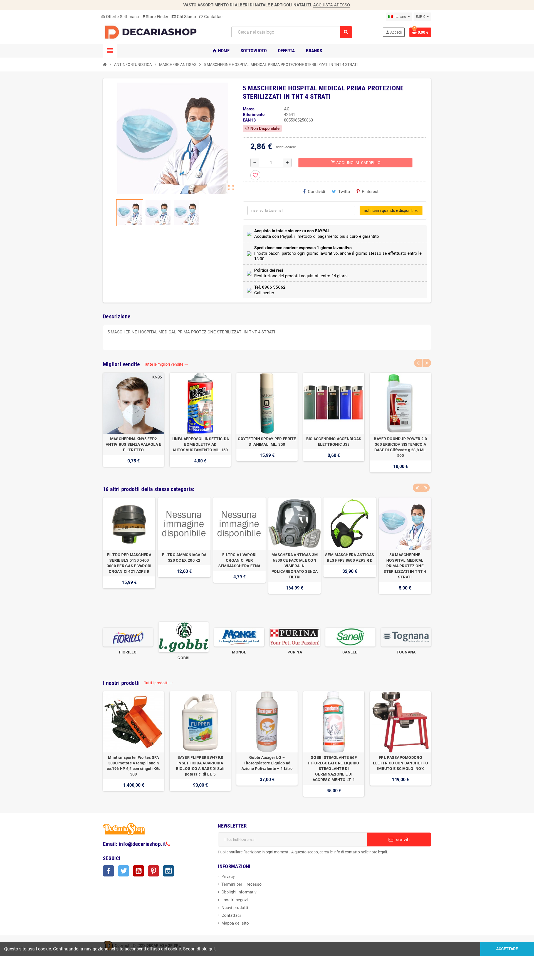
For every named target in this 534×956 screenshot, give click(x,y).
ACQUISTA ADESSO (331, 5)
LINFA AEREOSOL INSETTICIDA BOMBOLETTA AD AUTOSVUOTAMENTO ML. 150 (200, 444)
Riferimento (253, 114)
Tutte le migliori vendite (166, 364)
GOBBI (183, 658)
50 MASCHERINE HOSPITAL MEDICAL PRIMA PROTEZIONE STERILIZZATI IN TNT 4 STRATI (405, 566)
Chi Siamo (186, 16)
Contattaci (213, 16)
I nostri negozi (234, 899)
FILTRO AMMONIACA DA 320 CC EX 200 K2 (184, 558)
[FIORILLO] (128, 636)
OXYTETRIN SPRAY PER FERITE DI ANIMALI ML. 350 (267, 442)
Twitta (344, 191)
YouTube (138, 870)
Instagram (168, 870)
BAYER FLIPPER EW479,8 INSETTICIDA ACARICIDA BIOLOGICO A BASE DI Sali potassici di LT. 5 (200, 765)
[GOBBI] (184, 636)
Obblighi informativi (239, 892)
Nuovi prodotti (234, 907)
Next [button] (427, 363)
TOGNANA (406, 652)
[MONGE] (239, 636)
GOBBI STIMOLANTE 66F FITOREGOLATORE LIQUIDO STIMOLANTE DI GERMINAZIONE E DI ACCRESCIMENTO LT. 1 (333, 768)
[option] (133, 422)
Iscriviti (401, 839)
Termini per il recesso (241, 884)
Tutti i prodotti (158, 683)
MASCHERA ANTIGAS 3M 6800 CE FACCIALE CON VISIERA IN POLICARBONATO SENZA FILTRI (294, 566)
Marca (248, 109)
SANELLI (350, 652)
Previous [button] (418, 363)
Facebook (108, 870)
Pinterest (370, 191)
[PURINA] (295, 636)
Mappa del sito (235, 923)
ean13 (249, 120)
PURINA (295, 652)
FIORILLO (128, 652)
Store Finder (155, 16)
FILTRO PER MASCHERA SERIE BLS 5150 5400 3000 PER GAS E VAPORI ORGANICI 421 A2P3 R (129, 563)
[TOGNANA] (406, 636)
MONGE (239, 652)
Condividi (316, 191)
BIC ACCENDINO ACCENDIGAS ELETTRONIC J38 (334, 442)
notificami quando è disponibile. (391, 210)
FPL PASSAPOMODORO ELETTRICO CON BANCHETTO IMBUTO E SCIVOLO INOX (400, 763)
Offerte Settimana (120, 16)
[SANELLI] (350, 636)
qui (212, 949)
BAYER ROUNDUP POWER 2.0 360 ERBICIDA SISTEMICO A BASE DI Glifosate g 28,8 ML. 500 (400, 447)
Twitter (123, 870)
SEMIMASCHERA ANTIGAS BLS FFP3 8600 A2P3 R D (349, 558)
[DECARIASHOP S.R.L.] (152, 31)
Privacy (228, 876)
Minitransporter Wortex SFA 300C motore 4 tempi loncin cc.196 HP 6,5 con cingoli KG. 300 (133, 765)
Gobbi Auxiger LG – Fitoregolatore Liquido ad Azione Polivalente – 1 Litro (267, 763)
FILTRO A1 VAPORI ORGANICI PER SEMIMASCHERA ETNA (239, 560)
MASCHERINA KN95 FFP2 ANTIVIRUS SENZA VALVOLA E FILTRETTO (133, 444)
